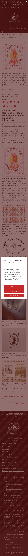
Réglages (14, 287)
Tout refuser (14, 291)
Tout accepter (14, 295)
